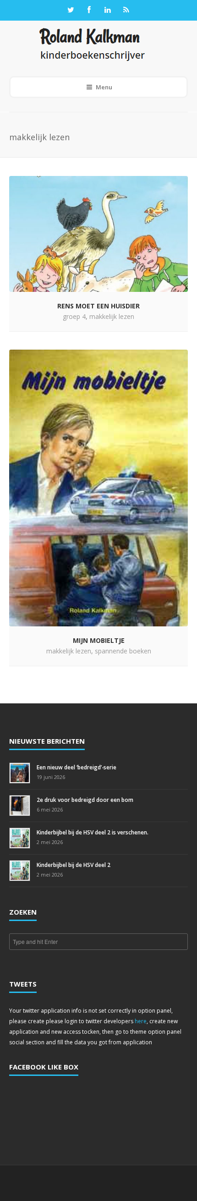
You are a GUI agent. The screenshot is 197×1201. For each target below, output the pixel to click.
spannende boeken (123, 651)
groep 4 (74, 316)
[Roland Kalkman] (92, 43)
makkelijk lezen (111, 316)
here (141, 1021)
